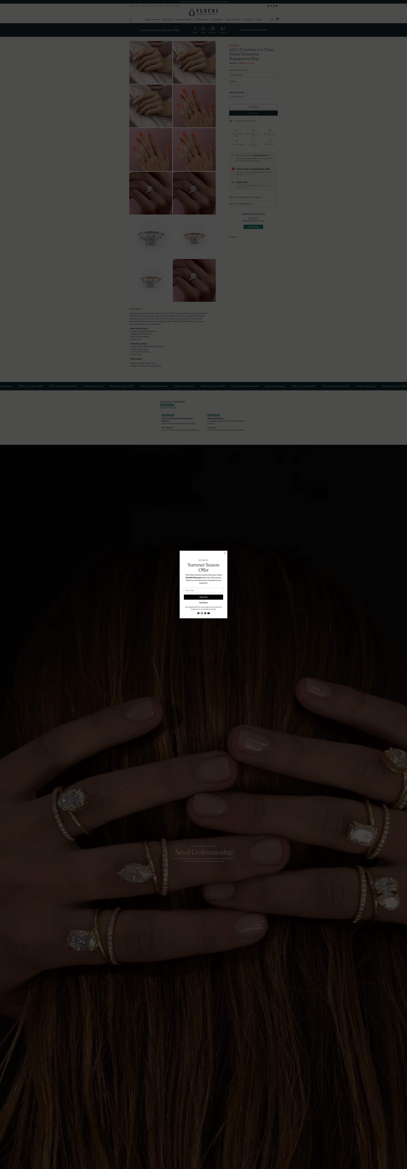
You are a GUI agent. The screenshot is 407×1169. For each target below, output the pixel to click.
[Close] (224, 553)
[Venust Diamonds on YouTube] (208, 613)
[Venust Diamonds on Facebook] (198, 613)
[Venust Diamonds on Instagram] (202, 613)
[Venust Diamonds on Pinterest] (205, 613)
